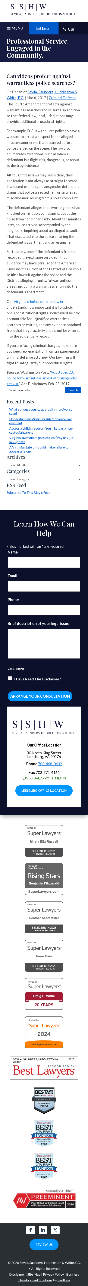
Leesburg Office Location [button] (44, 790)
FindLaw (63, 1280)
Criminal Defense (62, 97)
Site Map (34, 1274)
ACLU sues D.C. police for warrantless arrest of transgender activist (42, 378)
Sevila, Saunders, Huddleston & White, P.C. (50, 1262)
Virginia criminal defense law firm (40, 301)
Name (13, 552)
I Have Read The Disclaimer (38, 679)
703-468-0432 (50, 763)
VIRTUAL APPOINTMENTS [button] (46, 778)
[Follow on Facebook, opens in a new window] (30, 1230)
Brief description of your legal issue (38, 623)
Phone (13, 599)
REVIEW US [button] (44, 1244)
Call (72, 28)
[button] (83, 1255)
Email (13, 575)
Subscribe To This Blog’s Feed (28, 492)
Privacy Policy (53, 1274)
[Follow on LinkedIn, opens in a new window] (43, 1230)
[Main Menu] (14, 29)
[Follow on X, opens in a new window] (55, 1230)
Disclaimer (16, 668)
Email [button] (46, 28)
